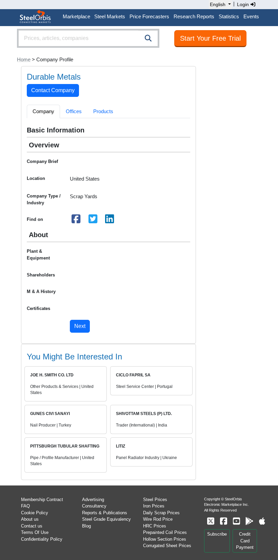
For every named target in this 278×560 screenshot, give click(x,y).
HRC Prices (154, 525)
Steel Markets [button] (109, 16)
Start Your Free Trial (210, 38)
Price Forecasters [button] (149, 16)
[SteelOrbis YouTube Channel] (236, 521)
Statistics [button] (229, 16)
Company (43, 111)
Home (24, 59)
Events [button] (251, 16)
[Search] (148, 38)
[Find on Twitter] (92, 221)
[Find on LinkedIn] (109, 221)
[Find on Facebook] (76, 221)
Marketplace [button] (76, 16)
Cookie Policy (34, 512)
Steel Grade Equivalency (106, 519)
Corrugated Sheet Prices (167, 545)
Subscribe (217, 534)
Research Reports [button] (194, 16)
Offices (74, 111)
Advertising (93, 499)
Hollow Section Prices (164, 539)
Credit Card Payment (245, 541)
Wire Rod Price (158, 519)
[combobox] (88, 38)
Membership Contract (42, 499)
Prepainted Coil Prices (165, 532)
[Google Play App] (249, 521)
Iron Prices (153, 506)
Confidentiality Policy (41, 539)
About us (30, 519)
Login (243, 4)
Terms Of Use (34, 532)
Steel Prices (155, 499)
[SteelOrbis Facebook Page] (223, 521)
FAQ (25, 506)
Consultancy (94, 506)
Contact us (31, 525)
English (217, 4)
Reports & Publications (104, 512)
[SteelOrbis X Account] (210, 521)
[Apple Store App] (262, 521)
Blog (86, 525)
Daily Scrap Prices (161, 512)
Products (103, 111)
